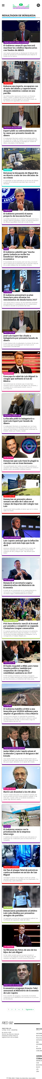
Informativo (38, 1033)
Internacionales (38, 1044)
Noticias (38, 1036)
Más (37, 1042)
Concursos (38, 1051)
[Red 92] (21, 5)
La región (38, 1047)
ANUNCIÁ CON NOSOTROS (38, 1063)
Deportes (38, 1040)
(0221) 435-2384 (38, 1069)
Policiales (38, 1038)
